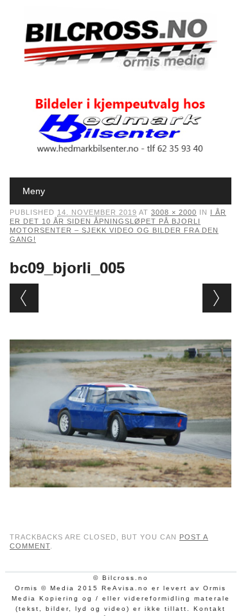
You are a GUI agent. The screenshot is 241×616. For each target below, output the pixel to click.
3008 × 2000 (174, 212)
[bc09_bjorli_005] (120, 499)
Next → (216, 298)
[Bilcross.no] (120, 67)
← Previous (24, 298)
